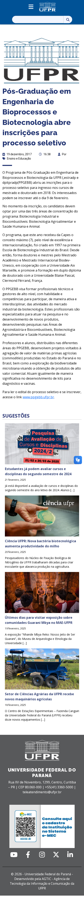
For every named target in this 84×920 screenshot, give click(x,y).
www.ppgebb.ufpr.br (38, 397)
